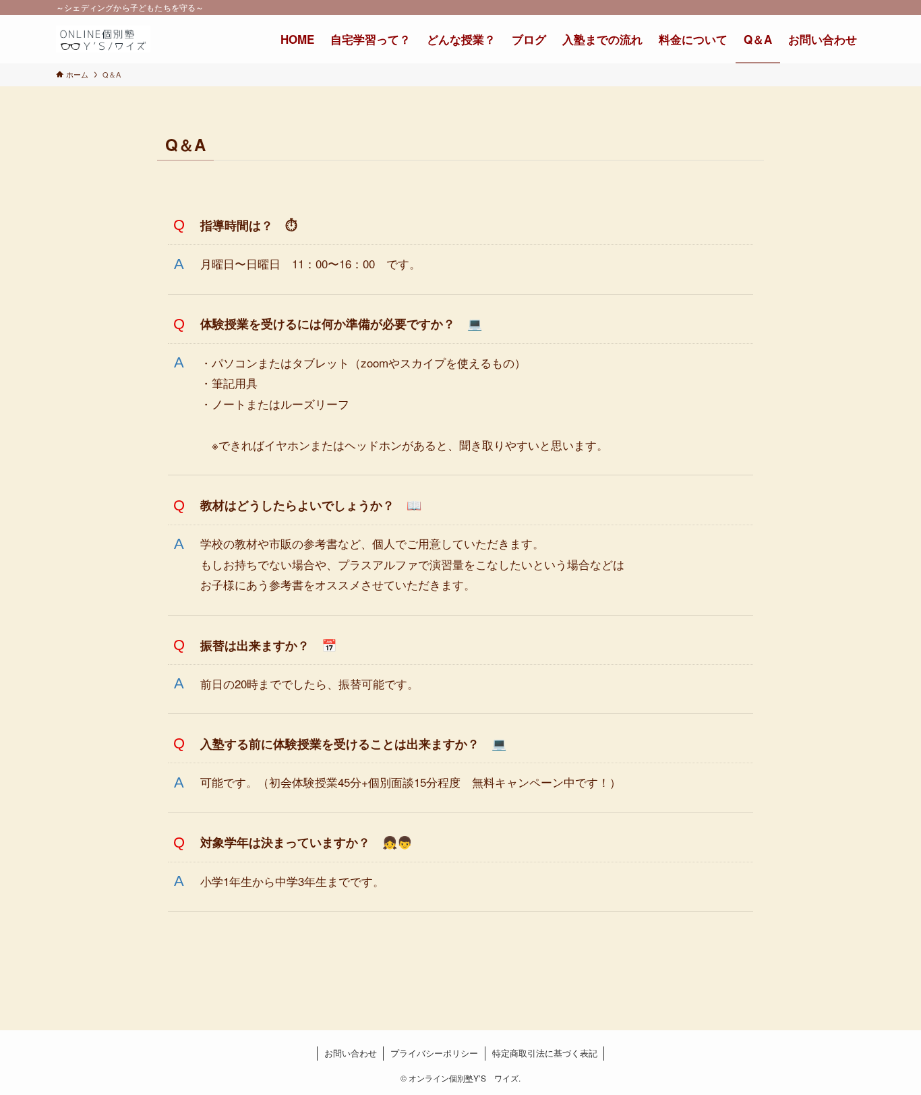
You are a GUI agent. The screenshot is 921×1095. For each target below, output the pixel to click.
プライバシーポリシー (434, 1052)
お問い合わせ (350, 1052)
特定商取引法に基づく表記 (544, 1052)
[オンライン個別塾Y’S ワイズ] (103, 39)
